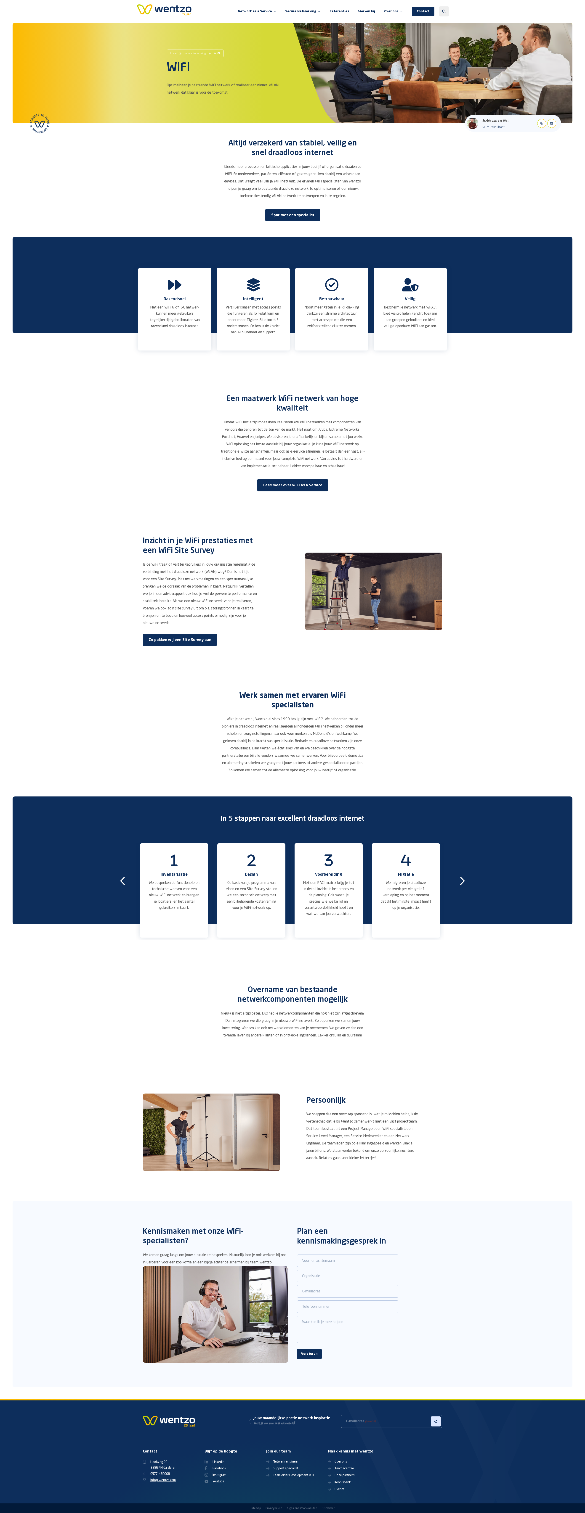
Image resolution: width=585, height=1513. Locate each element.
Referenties (339, 11)
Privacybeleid (274, 1508)
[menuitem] (257, 11)
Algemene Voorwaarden (302, 1508)
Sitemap (256, 1508)
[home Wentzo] (164, 11)
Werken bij (366, 11)
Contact (423, 11)
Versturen (309, 1353)
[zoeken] (444, 11)
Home (173, 53)
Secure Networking (195, 53)
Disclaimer (328, 1508)
